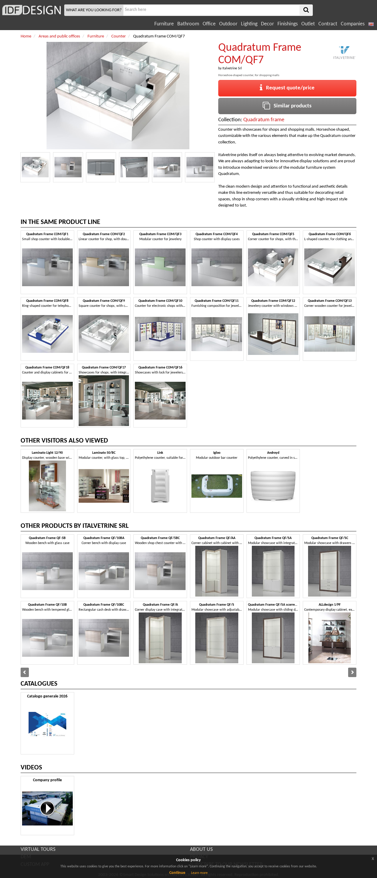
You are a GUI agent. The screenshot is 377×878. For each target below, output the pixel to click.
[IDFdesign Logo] (31, 10)
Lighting (249, 24)
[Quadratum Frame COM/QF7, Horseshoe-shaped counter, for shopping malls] (35, 167)
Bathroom (188, 24)
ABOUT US (201, 849)
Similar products (291, 106)
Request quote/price (288, 88)
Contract (327, 24)
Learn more (199, 873)
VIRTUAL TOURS (38, 849)
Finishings (287, 24)
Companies (353, 24)
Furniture (164, 24)
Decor (267, 24)
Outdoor (228, 24)
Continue (177, 873)
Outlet (308, 24)
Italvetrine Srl (232, 68)
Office (209, 24)
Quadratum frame (263, 120)
